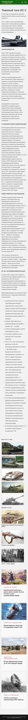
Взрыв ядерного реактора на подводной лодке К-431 (13, 626)
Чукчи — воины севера (8, 563)
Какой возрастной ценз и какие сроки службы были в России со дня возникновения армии (14, 592)
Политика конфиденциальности (14, 717)
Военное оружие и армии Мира (19, 716)
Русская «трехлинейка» (8, 545)
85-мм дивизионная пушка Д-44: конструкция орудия (13, 662)
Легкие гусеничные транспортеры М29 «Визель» (14, 699)
